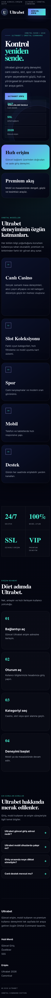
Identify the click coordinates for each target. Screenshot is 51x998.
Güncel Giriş (35, 12)
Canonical (6, 975)
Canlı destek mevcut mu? (19, 873)
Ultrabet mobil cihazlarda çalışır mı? (22, 847)
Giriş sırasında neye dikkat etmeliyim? (19, 861)
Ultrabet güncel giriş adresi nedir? (20, 832)
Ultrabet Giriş (16, 96)
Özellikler (6, 949)
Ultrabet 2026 (9, 971)
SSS (3, 953)
